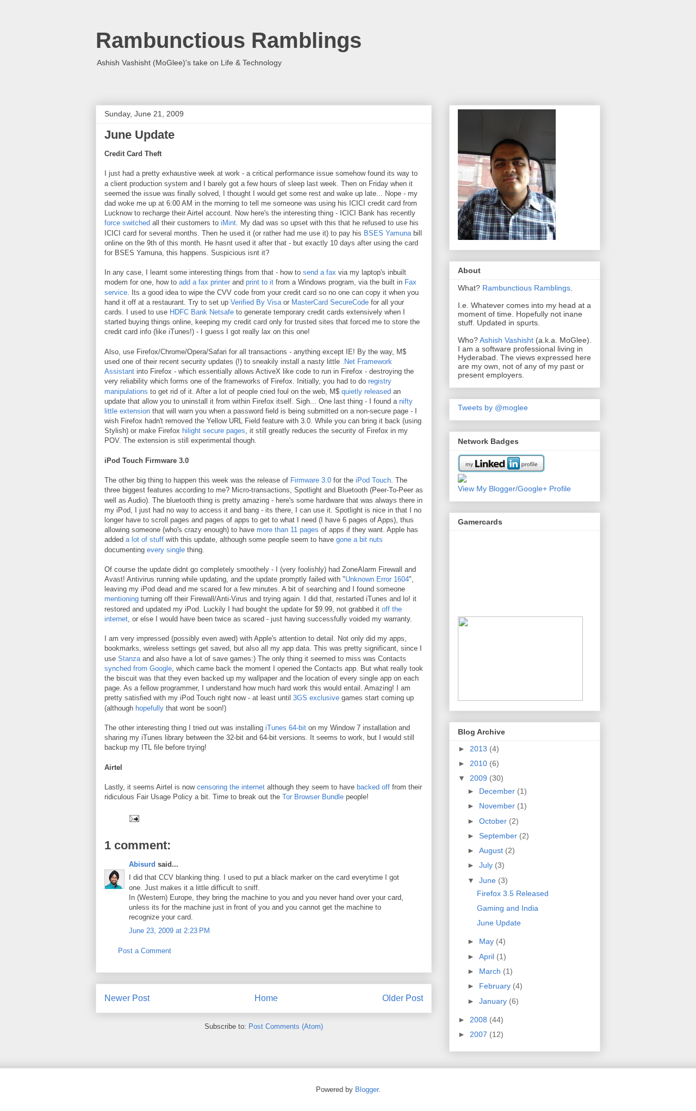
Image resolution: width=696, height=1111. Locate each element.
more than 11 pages (288, 530)
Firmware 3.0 (310, 480)
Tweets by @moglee (493, 407)
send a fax (319, 272)
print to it (260, 282)
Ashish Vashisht (506, 340)
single (175, 550)
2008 (479, 1019)
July (487, 865)
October (494, 821)
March (491, 971)
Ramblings (552, 287)
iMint (228, 223)
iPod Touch (373, 480)
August (492, 850)
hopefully (149, 708)
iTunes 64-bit (285, 728)
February (496, 986)
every (155, 550)
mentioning (121, 599)
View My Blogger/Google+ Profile (514, 488)
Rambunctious (507, 287)
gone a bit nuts (359, 539)
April (487, 956)
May (487, 941)
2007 (479, 1034)
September (499, 835)
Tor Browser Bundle (313, 797)
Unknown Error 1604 (377, 579)
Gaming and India (507, 908)
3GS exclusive (316, 698)
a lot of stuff (145, 539)
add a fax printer (204, 282)
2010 (479, 763)
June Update (499, 922)
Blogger (366, 1089)
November (498, 805)
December (498, 791)
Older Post (402, 998)
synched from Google (138, 668)
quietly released (366, 391)
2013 (479, 748)
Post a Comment (144, 951)
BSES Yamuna (387, 233)
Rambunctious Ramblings (229, 40)
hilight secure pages (213, 431)
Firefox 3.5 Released (513, 893)
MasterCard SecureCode (331, 302)
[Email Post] (132, 818)
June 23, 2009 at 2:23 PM (169, 931)
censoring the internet (231, 787)
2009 (479, 778)
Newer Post (127, 998)
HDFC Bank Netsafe (202, 312)
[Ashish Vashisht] (462, 480)
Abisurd (142, 864)
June (488, 880)
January (494, 1001)
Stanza (129, 659)
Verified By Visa (256, 302)
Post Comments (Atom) (285, 1026)
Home (266, 998)
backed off (373, 787)
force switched (127, 223)
